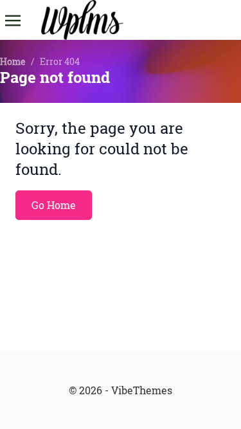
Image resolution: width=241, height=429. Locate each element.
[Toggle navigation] (13, 19)
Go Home (53, 205)
